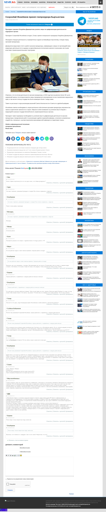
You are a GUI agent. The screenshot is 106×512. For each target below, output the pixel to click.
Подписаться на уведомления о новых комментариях (20, 479)
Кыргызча (52, 7)
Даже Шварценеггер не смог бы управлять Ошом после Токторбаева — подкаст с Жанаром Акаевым (89, 50)
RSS (101, 2)
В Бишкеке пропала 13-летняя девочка (92, 105)
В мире (74, 2)
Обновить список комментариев (18, 440)
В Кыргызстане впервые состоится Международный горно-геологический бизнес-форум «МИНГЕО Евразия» (92, 198)
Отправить (10, 490)
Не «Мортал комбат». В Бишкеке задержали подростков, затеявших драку (91, 117)
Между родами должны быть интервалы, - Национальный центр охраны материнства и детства (91, 295)
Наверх (71, 494)
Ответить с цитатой (59, 183)
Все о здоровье (41, 7)
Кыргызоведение (31, 7)
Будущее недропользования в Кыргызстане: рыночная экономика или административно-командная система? (91, 204)
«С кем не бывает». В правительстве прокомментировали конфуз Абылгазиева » (38, 163)
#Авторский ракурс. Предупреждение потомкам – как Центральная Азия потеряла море (92, 273)
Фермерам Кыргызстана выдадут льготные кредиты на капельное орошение (91, 182)
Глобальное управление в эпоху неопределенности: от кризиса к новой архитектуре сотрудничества (91, 241)
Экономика (34, 2)
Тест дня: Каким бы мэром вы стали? (91, 326)
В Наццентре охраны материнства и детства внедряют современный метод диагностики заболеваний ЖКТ (92, 310)
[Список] (19, 455)
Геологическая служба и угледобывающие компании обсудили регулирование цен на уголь (92, 193)
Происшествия (51, 2)
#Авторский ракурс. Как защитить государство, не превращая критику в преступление (92, 278)
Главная (20, 2)
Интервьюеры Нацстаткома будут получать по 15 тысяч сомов (91, 166)
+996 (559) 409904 (36, 168)
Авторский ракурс (16, 7)
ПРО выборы (81, 2)
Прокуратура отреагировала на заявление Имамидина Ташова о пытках (26, 152)
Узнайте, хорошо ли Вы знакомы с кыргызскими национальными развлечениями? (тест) (91, 332)
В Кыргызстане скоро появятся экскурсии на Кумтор (90, 208)
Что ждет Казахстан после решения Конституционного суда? (91, 230)
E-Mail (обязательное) (25, 451)
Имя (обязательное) (25, 447)
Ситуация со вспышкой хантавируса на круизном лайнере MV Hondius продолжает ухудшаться (91, 300)
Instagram (97, 7)
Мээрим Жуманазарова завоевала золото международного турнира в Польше (91, 129)
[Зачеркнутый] (13, 455)
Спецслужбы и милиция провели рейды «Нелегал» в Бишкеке (90, 96)
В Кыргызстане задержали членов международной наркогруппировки (91, 111)
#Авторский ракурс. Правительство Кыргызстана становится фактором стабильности (91, 263)
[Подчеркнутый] (11, 455)
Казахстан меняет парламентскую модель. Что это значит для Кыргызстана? (91, 64)
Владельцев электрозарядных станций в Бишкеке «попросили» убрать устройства (92, 171)
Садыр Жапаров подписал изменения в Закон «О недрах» (92, 213)
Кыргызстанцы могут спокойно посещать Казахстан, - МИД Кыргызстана (90, 75)
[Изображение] (15, 455)
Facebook (93, 7)
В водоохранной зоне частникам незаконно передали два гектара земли (26, 147)
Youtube (95, 7)
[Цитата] (17, 455)
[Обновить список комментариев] (15, 174)
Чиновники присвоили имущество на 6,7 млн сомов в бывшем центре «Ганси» (28, 150)
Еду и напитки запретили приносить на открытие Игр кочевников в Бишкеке (91, 139)
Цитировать (69, 183)
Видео (24, 7)
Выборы (7, 7)
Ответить (49, 183)
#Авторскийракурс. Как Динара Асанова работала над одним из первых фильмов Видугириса (90, 258)
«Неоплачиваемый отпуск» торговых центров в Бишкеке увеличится (91, 176)
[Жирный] (6, 455)
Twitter (90, 7)
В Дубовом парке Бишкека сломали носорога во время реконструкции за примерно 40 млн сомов (91, 134)
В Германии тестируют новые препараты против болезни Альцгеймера (90, 305)
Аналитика (42, 2)
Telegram (100, 7)
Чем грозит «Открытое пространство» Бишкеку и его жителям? (92, 245)
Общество (60, 2)
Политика (27, 2)
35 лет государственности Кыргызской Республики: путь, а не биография (92, 225)
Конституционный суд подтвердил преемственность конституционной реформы (91, 236)
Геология (68, 2)
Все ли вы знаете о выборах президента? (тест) (89, 322)
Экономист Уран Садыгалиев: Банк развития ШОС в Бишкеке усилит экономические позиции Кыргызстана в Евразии (92, 161)
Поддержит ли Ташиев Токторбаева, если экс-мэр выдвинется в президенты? (91, 80)
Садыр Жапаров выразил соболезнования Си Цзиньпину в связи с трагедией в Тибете (92, 102)
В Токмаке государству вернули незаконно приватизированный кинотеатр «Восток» (29, 154)
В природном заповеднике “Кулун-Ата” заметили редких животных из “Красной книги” (91, 144)
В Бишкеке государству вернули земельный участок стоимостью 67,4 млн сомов (29, 156)
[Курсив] (8, 455)
